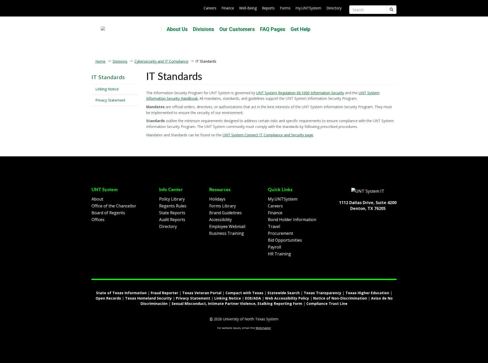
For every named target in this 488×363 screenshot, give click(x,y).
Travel (274, 226)
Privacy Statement (110, 100)
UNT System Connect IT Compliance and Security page (268, 135)
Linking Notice (107, 89)
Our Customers (237, 29)
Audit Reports (172, 219)
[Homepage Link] (367, 191)
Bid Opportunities (285, 240)
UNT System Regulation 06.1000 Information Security (300, 92)
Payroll (274, 247)
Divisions (203, 29)
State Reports (172, 213)
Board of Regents (108, 213)
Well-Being (248, 8)
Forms (285, 8)
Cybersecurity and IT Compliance (161, 61)
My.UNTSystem (282, 199)
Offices (98, 219)
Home (100, 61)
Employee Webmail (227, 226)
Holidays (217, 199)
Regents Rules (172, 206)
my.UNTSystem (308, 8)
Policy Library (172, 199)
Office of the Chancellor (114, 206)
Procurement (280, 233)
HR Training (279, 254)
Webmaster (263, 328)
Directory (334, 8)
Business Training (226, 233)
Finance (227, 8)
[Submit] (391, 9)
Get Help (300, 29)
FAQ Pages (272, 29)
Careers (210, 8)
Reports (268, 8)
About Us (177, 29)
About (97, 199)
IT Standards (108, 77)
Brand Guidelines (225, 213)
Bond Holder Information (292, 219)
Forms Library (222, 206)
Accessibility (220, 219)
